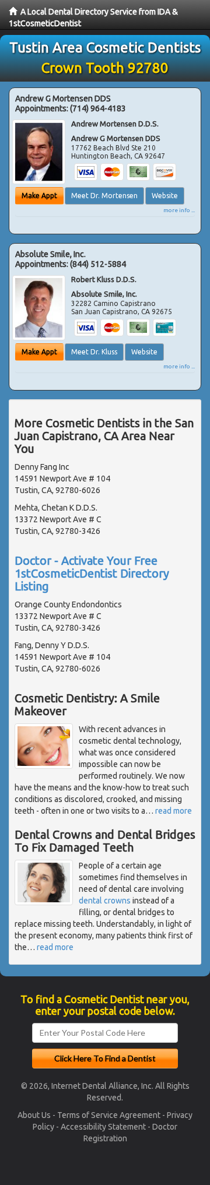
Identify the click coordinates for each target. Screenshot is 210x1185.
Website (165, 195)
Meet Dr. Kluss (94, 352)
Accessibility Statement (103, 1126)
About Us (34, 1115)
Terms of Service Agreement (108, 1115)
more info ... (179, 210)
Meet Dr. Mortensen (104, 195)
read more (173, 810)
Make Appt (39, 195)
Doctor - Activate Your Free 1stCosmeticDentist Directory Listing (92, 573)
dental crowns (105, 900)
